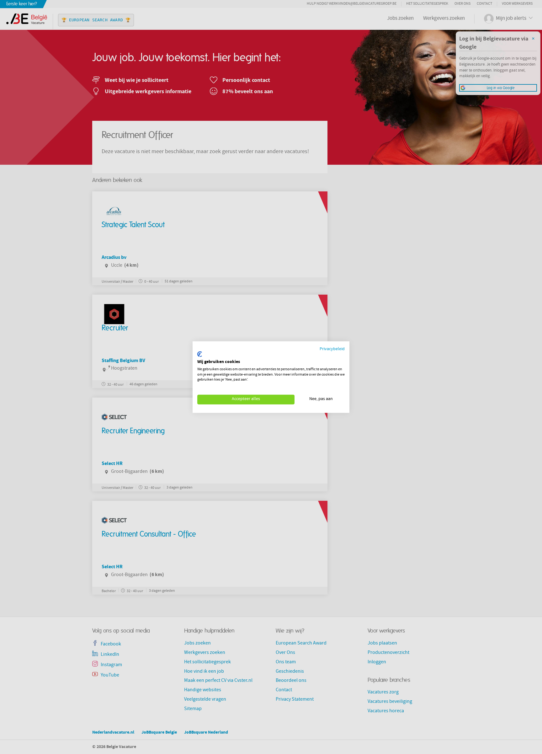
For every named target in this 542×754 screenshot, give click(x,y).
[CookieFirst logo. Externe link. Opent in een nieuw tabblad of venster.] (199, 354)
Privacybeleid (332, 349)
